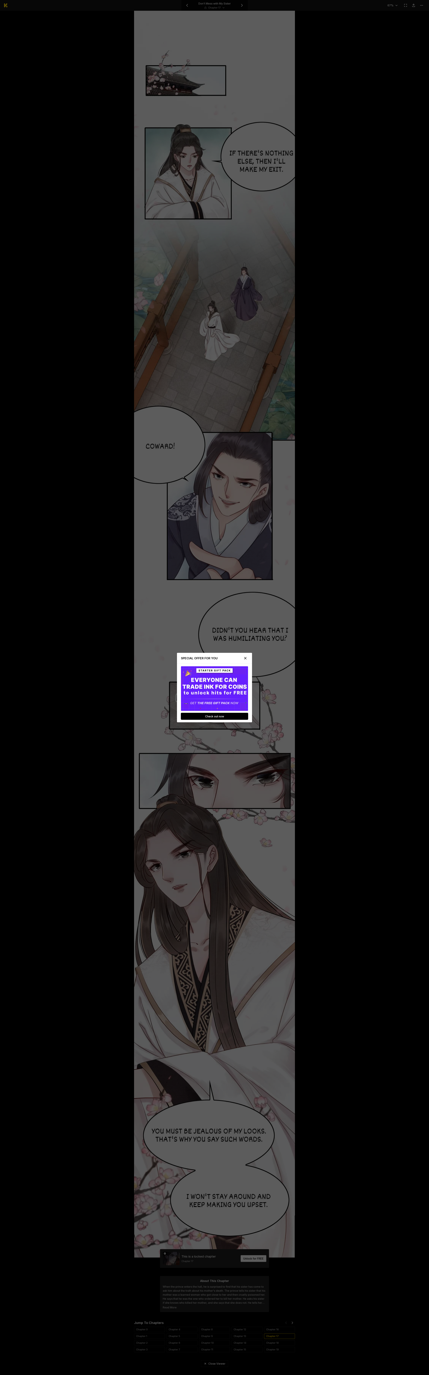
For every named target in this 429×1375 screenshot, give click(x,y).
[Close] (245, 658)
